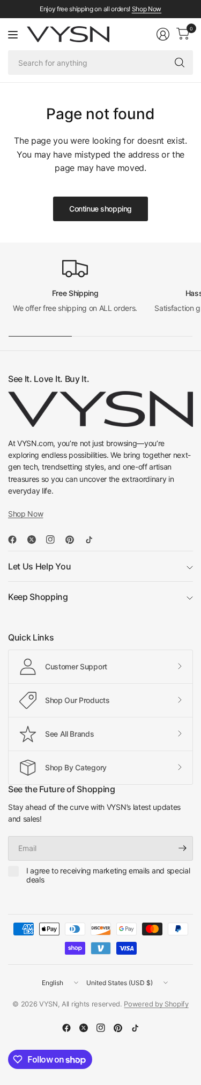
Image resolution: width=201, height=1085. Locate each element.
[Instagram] (54, 539)
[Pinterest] (74, 539)
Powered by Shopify (156, 1004)
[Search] (179, 62)
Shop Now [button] (25, 513)
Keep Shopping (38, 596)
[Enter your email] (182, 848)
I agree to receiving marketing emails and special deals (108, 875)
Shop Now (146, 9)
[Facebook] (16, 539)
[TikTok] (93, 539)
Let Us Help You (39, 566)
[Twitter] (35, 539)
